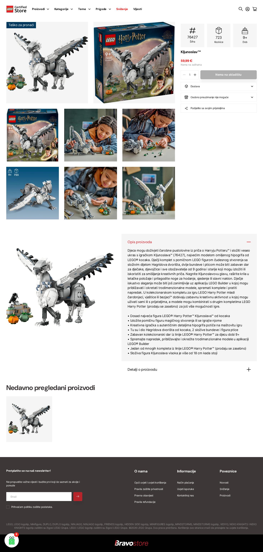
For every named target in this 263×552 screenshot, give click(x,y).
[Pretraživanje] (241, 9)
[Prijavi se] (247, 9)
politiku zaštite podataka (38, 506)
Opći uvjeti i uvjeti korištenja (150, 482)
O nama (141, 471)
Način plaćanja (185, 482)
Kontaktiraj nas (185, 495)
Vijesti (137, 9)
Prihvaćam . (32, 506)
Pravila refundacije (144, 501)
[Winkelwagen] (254, 9)
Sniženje (224, 488)
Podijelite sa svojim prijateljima (208, 108)
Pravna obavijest (143, 495)
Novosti (224, 482)
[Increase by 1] (195, 74)
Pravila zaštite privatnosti (148, 488)
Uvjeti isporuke (185, 488)
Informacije (186, 471)
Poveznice (228, 471)
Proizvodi (225, 495)
